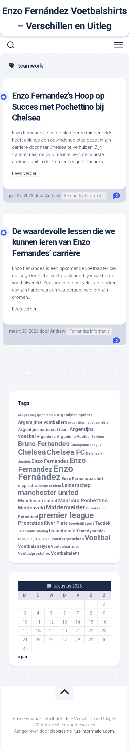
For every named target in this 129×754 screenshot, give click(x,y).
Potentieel (28, 516)
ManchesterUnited (37, 500)
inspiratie (27, 485)
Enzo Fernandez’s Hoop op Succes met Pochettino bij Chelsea (58, 107)
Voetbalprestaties (34, 553)
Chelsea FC (66, 452)
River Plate (56, 523)
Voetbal (98, 537)
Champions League (86, 445)
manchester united (48, 492)
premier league (66, 515)
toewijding (26, 539)
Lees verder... (26, 173)
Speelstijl (76, 524)
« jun (22, 656)
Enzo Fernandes (50, 461)
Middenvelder (65, 507)
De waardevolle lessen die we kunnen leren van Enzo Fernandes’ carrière (63, 242)
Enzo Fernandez (52, 465)
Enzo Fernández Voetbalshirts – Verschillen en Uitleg (64, 18)
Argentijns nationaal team (43, 429)
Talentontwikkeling (33, 531)
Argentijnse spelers (74, 415)
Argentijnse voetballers (42, 422)
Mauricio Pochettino (83, 500)
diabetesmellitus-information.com (82, 731)
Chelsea (32, 451)
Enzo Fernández (45, 473)
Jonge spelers (49, 486)
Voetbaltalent (65, 553)
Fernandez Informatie (84, 195)
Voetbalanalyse (34, 546)
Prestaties (30, 523)
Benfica (98, 437)
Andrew (52, 195)
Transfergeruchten (67, 539)
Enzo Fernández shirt (83, 478)
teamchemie (62, 530)
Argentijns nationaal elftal (88, 423)
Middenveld (31, 508)
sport (89, 523)
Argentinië (46, 437)
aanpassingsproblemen (37, 415)
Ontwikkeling (96, 508)
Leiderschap (76, 485)
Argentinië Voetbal (74, 437)
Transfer (42, 539)
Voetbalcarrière (65, 547)
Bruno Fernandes (44, 443)
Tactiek (102, 523)
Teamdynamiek (91, 530)
